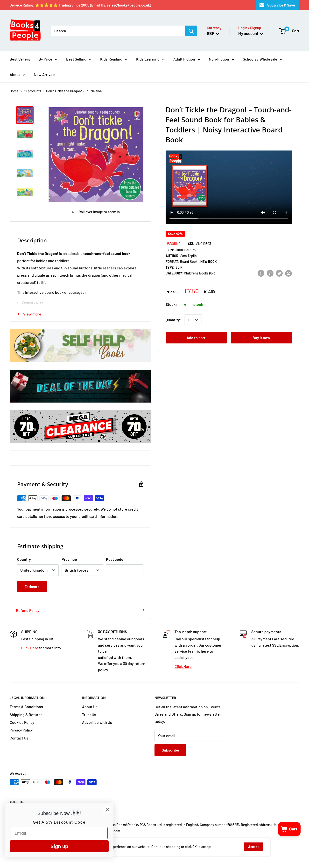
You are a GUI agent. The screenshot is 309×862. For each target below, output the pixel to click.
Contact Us (19, 738)
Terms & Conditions (26, 706)
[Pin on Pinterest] (270, 273)
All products (32, 91)
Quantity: (173, 320)
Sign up (59, 846)
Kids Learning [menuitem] (148, 59)
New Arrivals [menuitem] (44, 74)
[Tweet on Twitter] (279, 273)
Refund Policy (27, 610)
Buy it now (261, 337)
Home (14, 91)
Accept (253, 847)
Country (24, 559)
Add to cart (196, 337)
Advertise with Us (97, 722)
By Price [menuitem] (45, 59)
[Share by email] (288, 273)
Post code (114, 559)
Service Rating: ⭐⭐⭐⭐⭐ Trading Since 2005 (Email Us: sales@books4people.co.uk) (80, 5)
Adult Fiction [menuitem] (184, 59)
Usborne (173, 244)
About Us (90, 706)
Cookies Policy (22, 722)
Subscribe (170, 750)
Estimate (32, 586)
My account (248, 33)
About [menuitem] (15, 74)
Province (69, 559)
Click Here (29, 647)
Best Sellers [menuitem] (20, 59)
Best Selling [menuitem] (76, 59)
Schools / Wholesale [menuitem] (260, 59)
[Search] (191, 31)
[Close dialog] (107, 809)
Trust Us (89, 714)
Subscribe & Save (281, 5)
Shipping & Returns (26, 714)
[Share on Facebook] (261, 273)
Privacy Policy (21, 730)
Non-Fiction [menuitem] (219, 59)
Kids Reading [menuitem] (111, 59)
